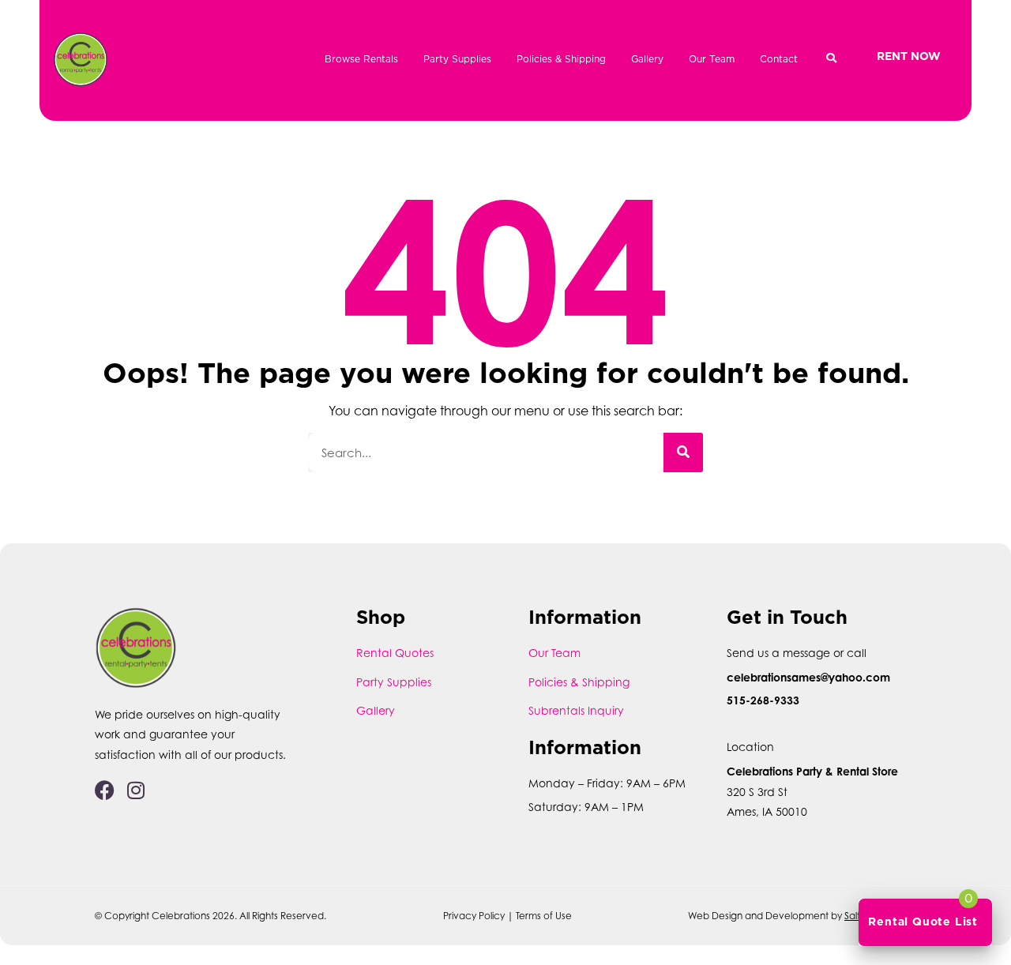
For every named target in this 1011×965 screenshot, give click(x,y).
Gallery (647, 59)
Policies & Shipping (561, 59)
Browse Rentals (361, 59)
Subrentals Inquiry (576, 710)
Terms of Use (544, 916)
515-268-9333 (763, 700)
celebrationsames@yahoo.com (808, 677)
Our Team (712, 59)
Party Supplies (457, 59)
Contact (779, 59)
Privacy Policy (474, 916)
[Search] (683, 452)
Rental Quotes (395, 652)
